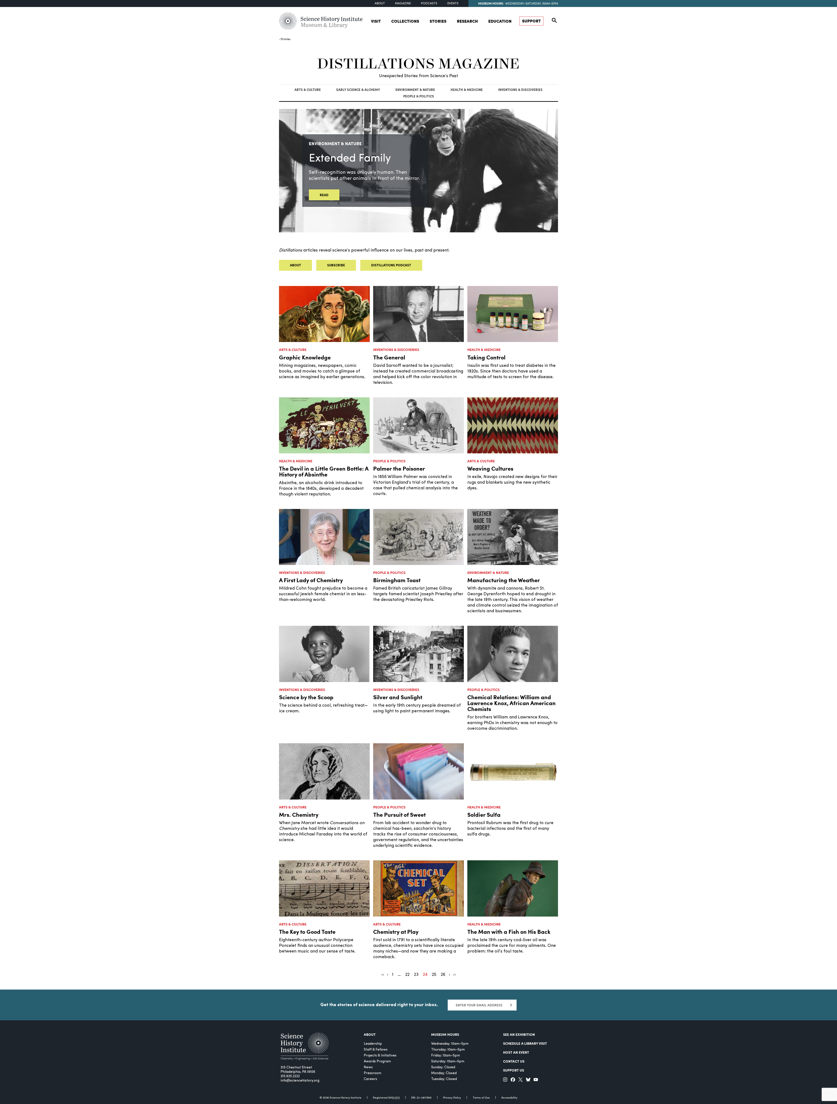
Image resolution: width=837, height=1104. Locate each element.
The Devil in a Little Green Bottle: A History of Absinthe (323, 471)
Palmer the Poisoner (399, 468)
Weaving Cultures (490, 468)
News (368, 1067)
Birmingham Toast (396, 580)
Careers (370, 1079)
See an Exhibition (519, 1034)
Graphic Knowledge (305, 357)
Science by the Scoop (306, 697)
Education (500, 21)
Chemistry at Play (395, 931)
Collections (405, 21)
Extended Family (350, 158)
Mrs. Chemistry (298, 814)
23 (416, 975)
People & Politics (418, 96)
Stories (438, 21)
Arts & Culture (307, 89)
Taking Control (486, 357)
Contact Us (513, 1061)
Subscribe (336, 265)
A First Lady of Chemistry (311, 580)
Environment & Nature (415, 89)
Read (324, 194)
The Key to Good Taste (307, 931)
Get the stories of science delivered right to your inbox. (379, 1004)
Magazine (403, 3)
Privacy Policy (452, 1097)
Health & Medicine (467, 89)
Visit (376, 21)
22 (407, 975)
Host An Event (516, 1052)
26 (443, 975)
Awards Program (377, 1061)
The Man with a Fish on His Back (509, 931)
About (380, 3)
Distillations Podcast (391, 265)
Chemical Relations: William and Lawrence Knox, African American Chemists (511, 703)
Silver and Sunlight (397, 697)
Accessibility (509, 1097)
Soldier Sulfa (483, 814)
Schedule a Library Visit (525, 1043)
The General (389, 357)
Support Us (513, 1070)
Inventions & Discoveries (520, 89)
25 (434, 975)
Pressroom (372, 1073)
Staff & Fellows (376, 1049)
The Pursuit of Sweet (399, 814)
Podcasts (429, 3)
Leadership (373, 1044)
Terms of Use (481, 1097)
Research (467, 21)
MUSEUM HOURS (445, 1034)
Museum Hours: (491, 3)
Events (452, 3)
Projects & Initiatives (380, 1055)
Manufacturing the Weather (503, 580)
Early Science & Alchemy (358, 89)
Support (531, 21)
